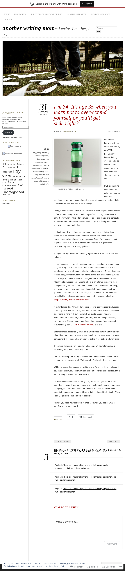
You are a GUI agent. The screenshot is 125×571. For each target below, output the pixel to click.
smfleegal (67, 131)
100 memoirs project (76, 14)
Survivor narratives (100, 14)
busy (34, 153)
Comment (112, 543)
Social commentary (9, 184)
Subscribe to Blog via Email (13, 113)
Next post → (114, 441)
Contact (8, 20)
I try (75, 131)
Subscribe (8, 132)
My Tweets (6, 203)
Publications (20, 14)
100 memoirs (9, 164)
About (7, 14)
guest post (12, 167)
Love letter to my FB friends (13, 178)
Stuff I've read (12, 187)
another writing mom (28, 28)
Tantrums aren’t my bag (82, 325)
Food (5, 167)
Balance (20, 164)
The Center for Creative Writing (46, 14)
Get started (87, 4)
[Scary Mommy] (14, 146)
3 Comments (115, 131)
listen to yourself (42, 168)
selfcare (42, 175)
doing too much (42, 153)
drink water (39, 156)
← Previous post (62, 441)
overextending (38, 172)
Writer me (6, 195)
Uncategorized (13, 192)
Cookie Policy (60, 566)
